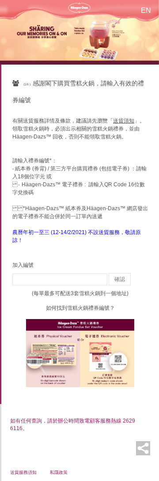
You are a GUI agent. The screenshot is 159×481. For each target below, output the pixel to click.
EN (146, 10)
